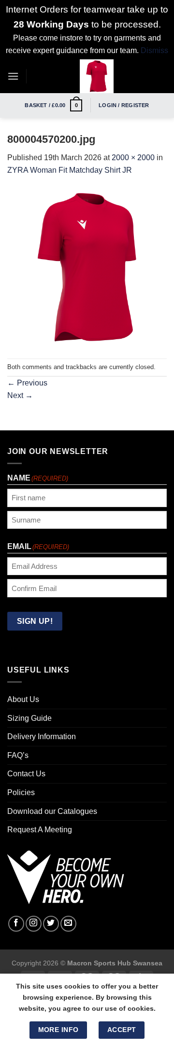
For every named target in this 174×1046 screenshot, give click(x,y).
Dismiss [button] (154, 50)
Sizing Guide (29, 718)
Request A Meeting (39, 830)
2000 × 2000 (133, 157)
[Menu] (13, 76)
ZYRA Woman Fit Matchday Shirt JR (69, 170)
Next (20, 395)
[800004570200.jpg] (87, 267)
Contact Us (26, 774)
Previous (27, 383)
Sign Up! (35, 621)
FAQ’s (18, 755)
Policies (21, 792)
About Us (23, 699)
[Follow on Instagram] (34, 924)
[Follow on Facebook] (16, 924)
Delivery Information (41, 736)
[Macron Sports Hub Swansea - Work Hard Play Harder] (97, 76)
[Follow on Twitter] (51, 924)
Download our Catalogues (52, 811)
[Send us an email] (68, 924)
